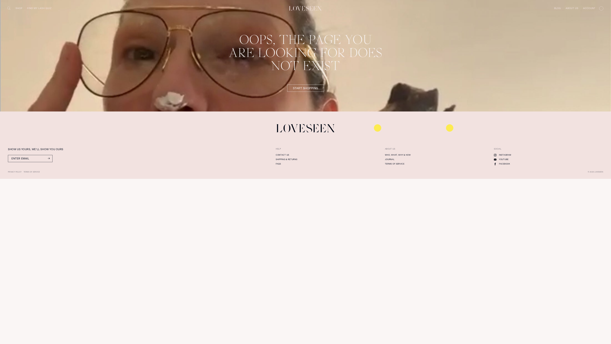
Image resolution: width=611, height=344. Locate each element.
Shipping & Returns (286, 159)
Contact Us (282, 155)
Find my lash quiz (39, 8)
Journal (390, 159)
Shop (19, 8)
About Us (572, 8)
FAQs (278, 164)
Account (589, 8)
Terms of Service (394, 164)
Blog (557, 8)
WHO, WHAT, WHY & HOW (398, 155)
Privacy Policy (15, 172)
